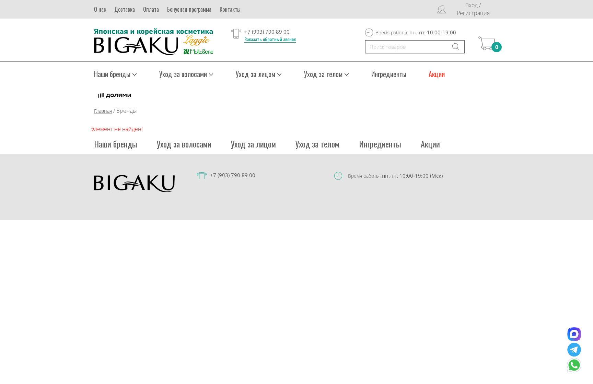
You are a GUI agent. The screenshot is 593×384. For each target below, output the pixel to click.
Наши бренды (115, 144)
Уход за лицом (253, 144)
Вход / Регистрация (473, 9)
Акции (437, 74)
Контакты (230, 9)
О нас (100, 9)
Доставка (124, 9)
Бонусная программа (189, 9)
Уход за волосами (184, 144)
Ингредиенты (388, 74)
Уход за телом (317, 144)
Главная (103, 111)
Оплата (151, 9)
